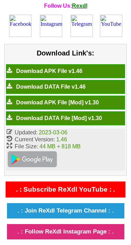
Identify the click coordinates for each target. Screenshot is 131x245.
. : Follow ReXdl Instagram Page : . (65, 231)
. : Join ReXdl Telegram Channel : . (65, 210)
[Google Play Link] (32, 160)
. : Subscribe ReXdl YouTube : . (65, 189)
